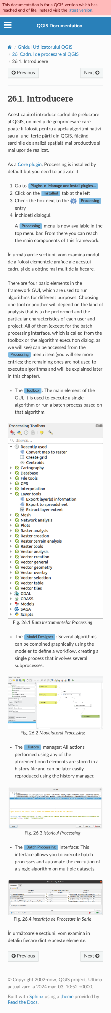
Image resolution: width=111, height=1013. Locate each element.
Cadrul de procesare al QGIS (45, 54)
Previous (25, 72)
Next (89, 72)
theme (66, 996)
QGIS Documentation (59, 25)
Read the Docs (23, 1002)
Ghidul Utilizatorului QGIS (45, 47)
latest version (80, 10)
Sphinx (36, 996)
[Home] (10, 47)
